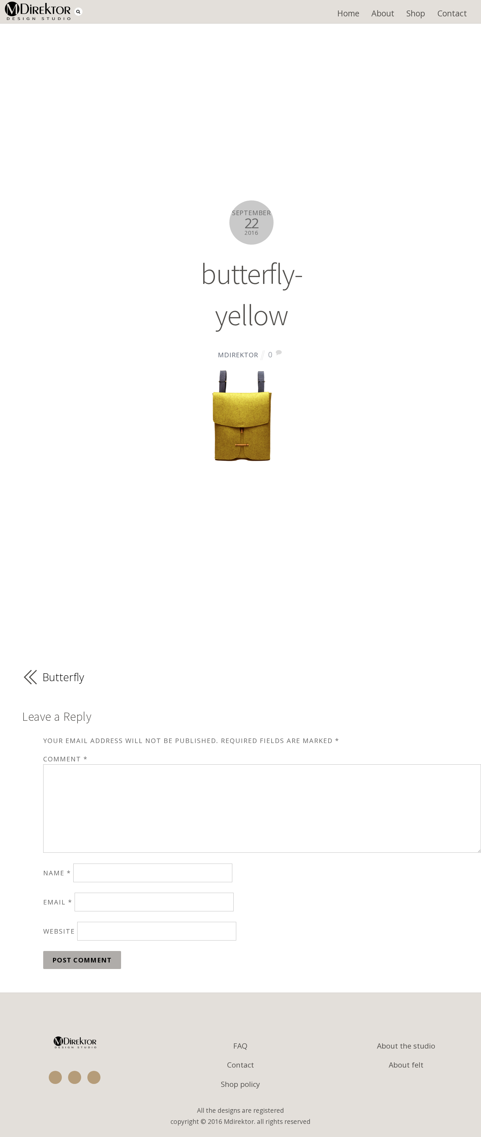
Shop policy (240, 1084)
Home (348, 13)
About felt (406, 1065)
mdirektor (238, 354)
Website (59, 931)
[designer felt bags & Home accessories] (37, 14)
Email (57, 902)
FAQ (240, 1046)
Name (57, 872)
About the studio (406, 1046)
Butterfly (63, 677)
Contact (452, 13)
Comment (65, 759)
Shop (415, 13)
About (382, 13)
